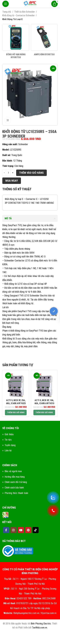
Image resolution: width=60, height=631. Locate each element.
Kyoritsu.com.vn (48, 613)
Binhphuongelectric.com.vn (26, 613)
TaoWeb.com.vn (39, 627)
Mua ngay (11, 180)
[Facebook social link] (6, 530)
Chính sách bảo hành (14, 487)
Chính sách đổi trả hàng (16, 482)
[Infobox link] (15, 41)
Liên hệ (8, 450)
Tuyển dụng (10, 445)
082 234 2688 (40, 314)
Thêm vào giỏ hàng (31, 172)
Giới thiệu (9, 434)
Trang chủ (7, 11)
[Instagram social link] (13, 530)
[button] (16, 412)
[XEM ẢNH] (8, 120)
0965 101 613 (40, 323)
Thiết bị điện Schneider (24, 11)
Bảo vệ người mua (13, 471)
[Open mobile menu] (5, 4)
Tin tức (8, 439)
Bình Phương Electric (41, 623)
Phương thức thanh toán (16, 493)
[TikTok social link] (35, 530)
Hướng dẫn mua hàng (15, 476)
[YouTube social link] (21, 530)
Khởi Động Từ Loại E (12, 19)
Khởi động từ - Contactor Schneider (18, 15)
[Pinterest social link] (28, 530)
